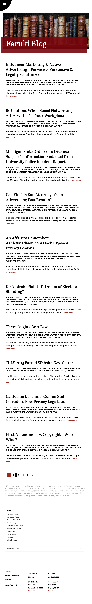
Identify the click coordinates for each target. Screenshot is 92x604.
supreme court (28, 210)
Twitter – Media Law (12, 575)
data (28, 302)
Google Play (37, 302)
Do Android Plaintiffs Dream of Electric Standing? (41, 289)
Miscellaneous (12, 540)
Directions (31, 591)
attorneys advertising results (52, 210)
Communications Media (15, 525)
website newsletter (55, 371)
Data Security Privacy (14, 523)
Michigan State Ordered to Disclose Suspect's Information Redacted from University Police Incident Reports (39, 156)
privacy (9, 126)
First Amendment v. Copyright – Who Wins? (39, 437)
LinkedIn (8, 572)
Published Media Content (15, 520)
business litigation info (27, 82)
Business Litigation (13, 514)
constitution (63, 333)
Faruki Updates (30, 369)
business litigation (41, 297)
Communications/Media (35, 80)
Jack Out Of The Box (14, 528)
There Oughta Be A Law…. (29, 326)
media (24, 172)
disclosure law (47, 82)
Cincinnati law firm (55, 85)
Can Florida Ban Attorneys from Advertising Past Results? (34, 197)
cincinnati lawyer (36, 371)
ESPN (8, 170)
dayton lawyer (13, 85)
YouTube (8, 579)
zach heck (11, 124)
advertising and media (59, 205)
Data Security (60, 302)
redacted (32, 172)
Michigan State (55, 167)
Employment (11, 537)
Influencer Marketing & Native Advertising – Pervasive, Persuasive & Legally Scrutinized (39, 69)
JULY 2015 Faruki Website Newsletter (39, 362)
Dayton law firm (59, 121)
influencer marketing (59, 80)
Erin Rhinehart (28, 85)
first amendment (61, 445)
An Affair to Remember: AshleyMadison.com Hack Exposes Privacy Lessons (37, 243)
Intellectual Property (14, 517)
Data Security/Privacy (54, 258)
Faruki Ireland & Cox (66, 82)
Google (27, 297)
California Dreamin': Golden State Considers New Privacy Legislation (37, 399)
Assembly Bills (28, 407)
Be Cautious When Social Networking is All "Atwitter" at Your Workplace (41, 113)
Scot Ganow (54, 337)
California (32, 409)
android (56, 297)
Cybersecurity (31, 254)
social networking (23, 126)
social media (74, 121)
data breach (60, 409)
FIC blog (41, 85)
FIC (32, 208)
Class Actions (11, 531)
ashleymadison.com (16, 261)
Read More (14, 96)
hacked (43, 254)
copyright (35, 450)
